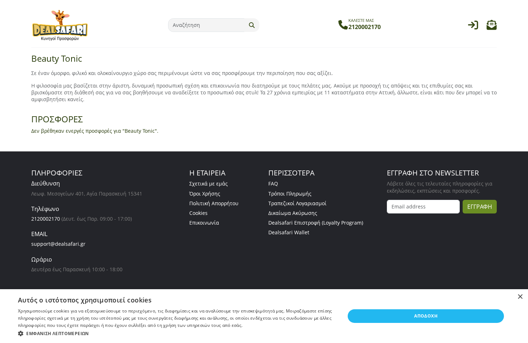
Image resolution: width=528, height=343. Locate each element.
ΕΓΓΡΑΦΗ (479, 207)
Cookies (198, 213)
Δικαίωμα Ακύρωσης (292, 213)
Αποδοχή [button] (425, 316)
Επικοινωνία (204, 222)
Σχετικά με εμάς (208, 183)
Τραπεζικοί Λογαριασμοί (297, 203)
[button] (492, 26)
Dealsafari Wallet (288, 232)
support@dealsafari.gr (58, 243)
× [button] (520, 297)
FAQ (273, 183)
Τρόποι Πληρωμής (289, 193)
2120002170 (45, 218)
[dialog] (264, 316)
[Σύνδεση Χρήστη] (473, 26)
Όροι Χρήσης (204, 193)
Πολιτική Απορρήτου (213, 203)
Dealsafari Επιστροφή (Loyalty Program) (315, 222)
